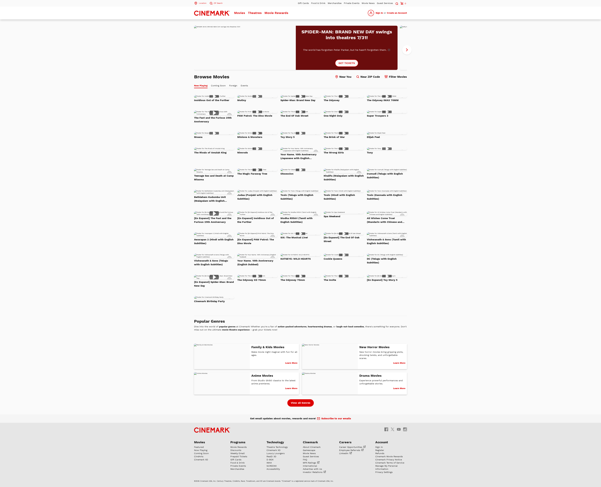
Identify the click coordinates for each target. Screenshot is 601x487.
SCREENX (272, 466)
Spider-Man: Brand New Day (297, 100)
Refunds (379, 453)
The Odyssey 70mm (292, 279)
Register (379, 450)
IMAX (269, 462)
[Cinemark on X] (392, 429)
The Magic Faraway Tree (252, 173)
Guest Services (385, 3)
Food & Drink (318, 3)
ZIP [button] (218, 3)
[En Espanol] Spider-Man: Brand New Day (214, 283)
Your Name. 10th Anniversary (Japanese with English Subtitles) (298, 156)
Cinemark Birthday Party (209, 301)
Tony (370, 152)
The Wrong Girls (334, 152)
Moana (198, 137)
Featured (199, 447)
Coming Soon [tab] (218, 85)
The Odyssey (331, 100)
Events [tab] (244, 85)
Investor (313, 472)
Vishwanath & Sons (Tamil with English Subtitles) (386, 241)
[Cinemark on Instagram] (405, 429)
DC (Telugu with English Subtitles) (382, 260)
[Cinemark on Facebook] (386, 429)
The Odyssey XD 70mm (251, 279)
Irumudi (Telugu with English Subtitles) (385, 175)
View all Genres (300, 402)
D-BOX (270, 459)
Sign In (379, 13)
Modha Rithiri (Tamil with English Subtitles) (296, 220)
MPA (310, 462)
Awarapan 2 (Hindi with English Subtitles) (214, 241)
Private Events (351, 3)
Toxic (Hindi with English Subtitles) (339, 197)
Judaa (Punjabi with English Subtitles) (254, 197)
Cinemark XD (201, 459)
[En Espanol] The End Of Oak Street (342, 239)
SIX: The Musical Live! (294, 237)
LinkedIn (344, 453)
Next (407, 50)
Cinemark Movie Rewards (389, 456)
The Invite (330, 279)
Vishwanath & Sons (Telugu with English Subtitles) (211, 262)
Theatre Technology (277, 447)
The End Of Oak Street (294, 115)
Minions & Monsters (249, 137)
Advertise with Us (312, 469)
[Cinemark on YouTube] (399, 429)
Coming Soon (201, 453)
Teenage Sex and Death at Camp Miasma (214, 177)
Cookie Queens (333, 258)
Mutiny (241, 100)
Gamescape (309, 450)
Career (351, 447)
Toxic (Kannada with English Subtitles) (384, 197)
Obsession (286, 173)
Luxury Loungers (276, 453)
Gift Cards (303, 3)
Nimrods (242, 152)
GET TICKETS (347, 63)
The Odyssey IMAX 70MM (383, 100)
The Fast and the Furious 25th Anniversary (213, 119)
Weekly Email (237, 453)
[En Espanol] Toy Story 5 (382, 279)
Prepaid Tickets (238, 456)
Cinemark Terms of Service (389, 462)
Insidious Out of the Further (211, 100)
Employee (350, 450)
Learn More (291, 363)
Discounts (235, 450)
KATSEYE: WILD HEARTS (295, 258)
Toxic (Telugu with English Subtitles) (296, 197)
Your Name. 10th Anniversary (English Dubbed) (255, 262)
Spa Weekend (332, 216)
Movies (239, 13)
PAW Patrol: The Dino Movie (254, 115)
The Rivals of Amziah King (210, 152)
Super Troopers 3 (377, 115)
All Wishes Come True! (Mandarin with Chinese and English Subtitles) (384, 220)
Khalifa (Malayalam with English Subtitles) (344, 177)
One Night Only (333, 115)
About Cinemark (312, 447)
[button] (396, 3)
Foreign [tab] (233, 85)
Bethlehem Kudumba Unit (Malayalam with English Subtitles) (210, 199)
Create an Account (397, 13)
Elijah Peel (373, 137)
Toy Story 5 (287, 137)
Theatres (255, 13)
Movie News (368, 3)
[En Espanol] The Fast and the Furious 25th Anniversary (212, 220)
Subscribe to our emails (336, 418)
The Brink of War (334, 137)
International (310, 466)
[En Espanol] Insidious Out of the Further (255, 220)
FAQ (305, 459)
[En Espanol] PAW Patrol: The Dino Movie (255, 241)
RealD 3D (271, 456)
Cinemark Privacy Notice (388, 459)
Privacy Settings (384, 472)
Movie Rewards (276, 13)
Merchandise (335, 3)
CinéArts (198, 456)
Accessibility (273, 469)
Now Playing (200, 450)
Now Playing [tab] (201, 85)
